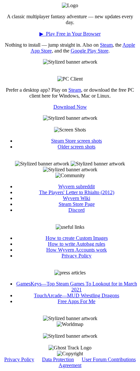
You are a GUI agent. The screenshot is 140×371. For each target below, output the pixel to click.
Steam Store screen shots (76, 141)
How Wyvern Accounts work (76, 250)
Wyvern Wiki (76, 198)
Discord (76, 210)
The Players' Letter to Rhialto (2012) (76, 192)
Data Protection (58, 359)
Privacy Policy (76, 255)
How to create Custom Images (77, 238)
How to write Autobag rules (76, 244)
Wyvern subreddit (76, 186)
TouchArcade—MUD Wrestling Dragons (76, 295)
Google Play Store (89, 51)
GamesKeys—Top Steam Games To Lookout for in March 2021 (76, 286)
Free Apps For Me (76, 301)
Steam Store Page (77, 204)
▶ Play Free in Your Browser (70, 34)
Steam (106, 45)
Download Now (70, 107)
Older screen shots (76, 146)
